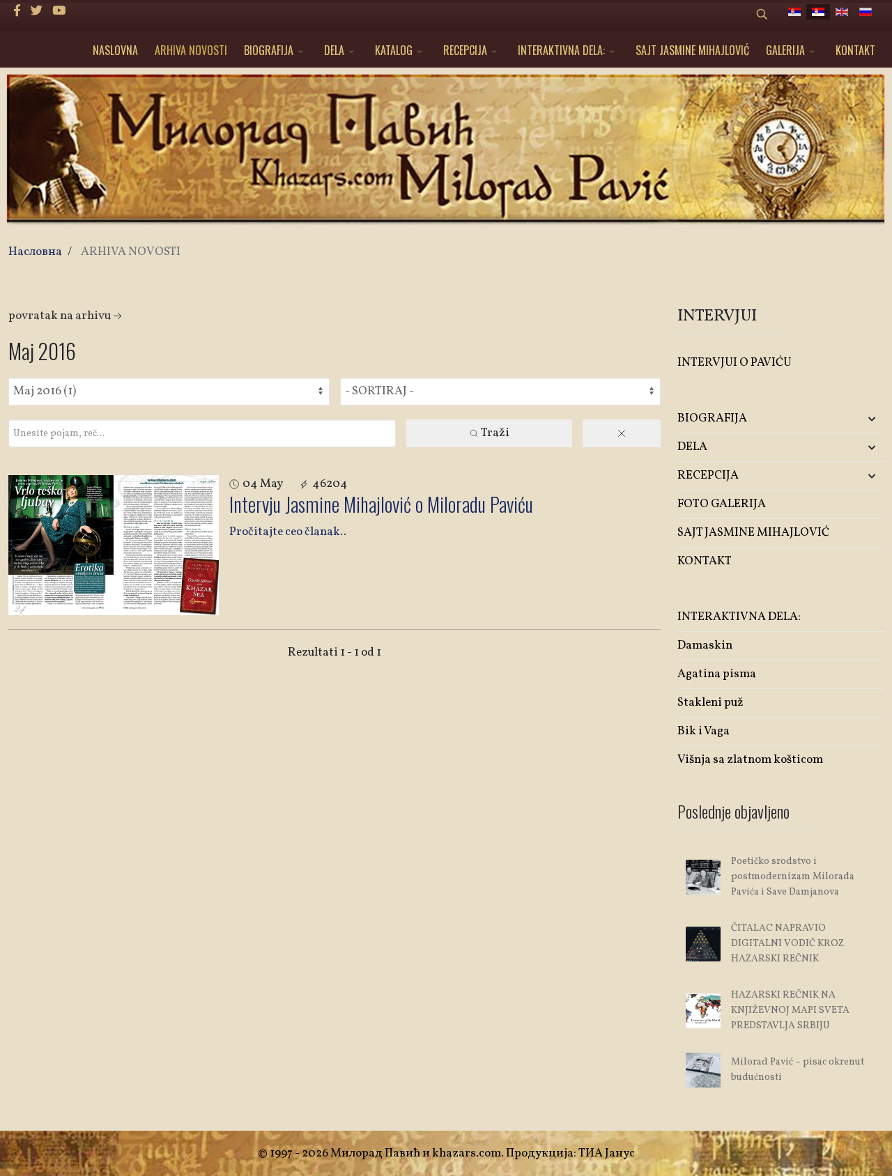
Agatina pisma (716, 674)
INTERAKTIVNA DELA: (561, 50)
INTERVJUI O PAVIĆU (734, 363)
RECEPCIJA (465, 50)
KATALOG (394, 50)
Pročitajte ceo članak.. (287, 532)
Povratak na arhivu (59, 316)
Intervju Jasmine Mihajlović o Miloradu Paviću (381, 504)
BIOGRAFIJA (268, 50)
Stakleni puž (710, 703)
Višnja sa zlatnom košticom (750, 760)
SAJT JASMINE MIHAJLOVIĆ (692, 50)
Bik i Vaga (703, 731)
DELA (334, 50)
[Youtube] (59, 11)
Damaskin (704, 645)
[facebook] (17, 11)
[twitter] (37, 11)
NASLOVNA (115, 50)
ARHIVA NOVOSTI (191, 50)
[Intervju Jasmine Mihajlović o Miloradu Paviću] (113, 545)
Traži (494, 433)
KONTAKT (855, 50)
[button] (849, 419)
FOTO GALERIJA (721, 504)
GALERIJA (785, 50)
